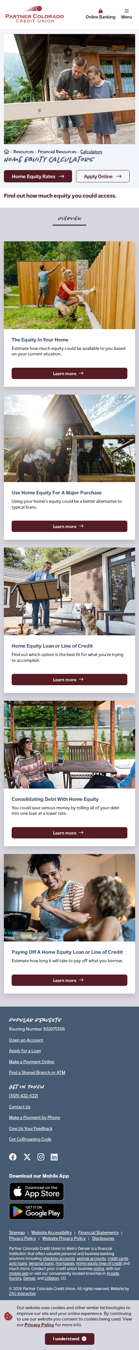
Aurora (15, 1278)
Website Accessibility (51, 1233)
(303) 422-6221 (23, 1096)
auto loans (18, 1263)
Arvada (113, 1273)
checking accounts (59, 1259)
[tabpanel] (69, 621)
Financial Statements (98, 1233)
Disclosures (103, 1239)
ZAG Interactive (22, 1294)
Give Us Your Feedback (30, 1129)
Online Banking (100, 16)
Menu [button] (126, 16)
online (98, 1269)
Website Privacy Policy (64, 1239)
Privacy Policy (39, 1325)
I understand (66, 1339)
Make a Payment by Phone (34, 1118)
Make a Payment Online (31, 1062)
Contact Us (19, 1107)
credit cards (118, 1259)
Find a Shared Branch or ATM (37, 1073)
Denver (29, 1278)
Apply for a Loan (25, 1051)
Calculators (91, 152)
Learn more (87, 373)
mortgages (65, 1263)
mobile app (18, 1273)
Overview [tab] (69, 218)
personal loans (41, 1263)
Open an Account (26, 1040)
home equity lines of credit (99, 1263)
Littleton (52, 1278)
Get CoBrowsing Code (30, 1139)
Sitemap (17, 1233)
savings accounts (91, 1259)
